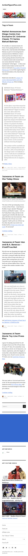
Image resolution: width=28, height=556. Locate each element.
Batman (24, 167)
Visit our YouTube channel (9, 518)
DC (3, 169)
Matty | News (8, 163)
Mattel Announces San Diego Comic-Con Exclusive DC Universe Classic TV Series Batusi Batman (14, 36)
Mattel (20, 169)
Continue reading (7, 231)
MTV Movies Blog (16, 384)
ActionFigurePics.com (11, 5)
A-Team (19, 167)
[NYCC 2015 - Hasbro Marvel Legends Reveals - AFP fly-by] (14, 490)
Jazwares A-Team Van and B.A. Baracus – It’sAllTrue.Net (13, 244)
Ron (5, 167)
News (15, 167)
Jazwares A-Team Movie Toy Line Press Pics (13, 336)
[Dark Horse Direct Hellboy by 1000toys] (14, 472)
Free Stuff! (5, 542)
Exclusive (16, 169)
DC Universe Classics (9, 169)
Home (4, 525)
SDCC (23, 169)
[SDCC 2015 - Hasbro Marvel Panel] (14, 508)
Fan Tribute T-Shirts (8, 535)
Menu (4, 9)
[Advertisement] (14, 428)
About (4, 539)
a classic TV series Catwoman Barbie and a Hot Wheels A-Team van (12, 80)
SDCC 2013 (4, 170)
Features (4, 528)
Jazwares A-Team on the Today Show (13, 177)
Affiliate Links (6, 532)
